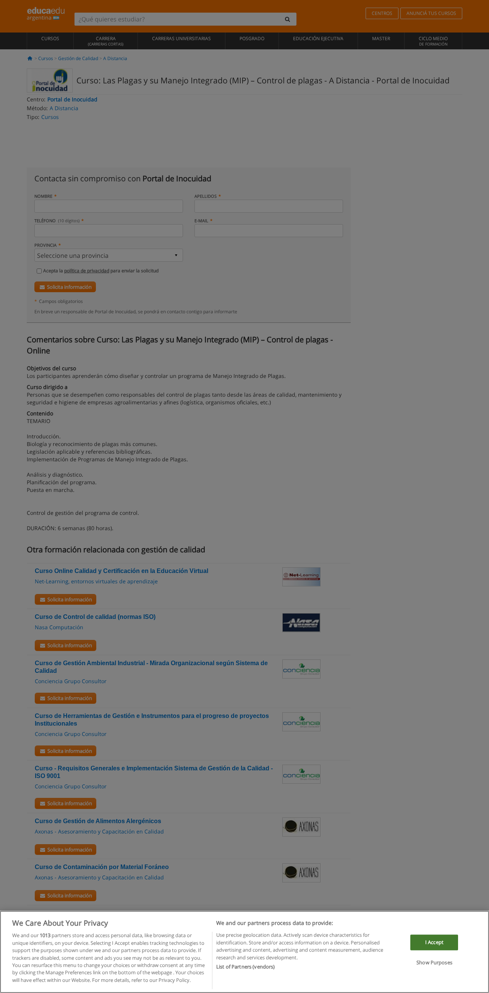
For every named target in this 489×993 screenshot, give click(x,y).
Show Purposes (434, 962)
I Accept (434, 942)
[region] (244, 952)
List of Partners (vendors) (245, 966)
